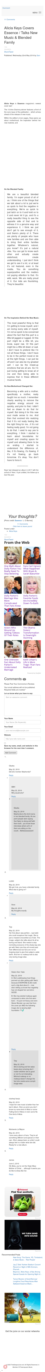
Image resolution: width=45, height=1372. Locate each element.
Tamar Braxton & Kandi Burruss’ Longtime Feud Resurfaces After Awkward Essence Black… (25, 1281)
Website (7, 735)
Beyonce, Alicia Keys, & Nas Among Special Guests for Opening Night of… (27, 1273)
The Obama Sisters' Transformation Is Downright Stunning (31, 632)
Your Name (8, 718)
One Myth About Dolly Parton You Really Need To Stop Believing (12, 570)
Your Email (8, 726)
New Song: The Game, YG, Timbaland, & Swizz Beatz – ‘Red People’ (28, 1258)
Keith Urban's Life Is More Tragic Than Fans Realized (31, 663)
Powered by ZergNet (34, 673)
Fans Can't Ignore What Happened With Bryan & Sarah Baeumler (32, 570)
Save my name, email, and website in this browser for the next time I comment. (21, 746)
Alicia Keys (13, 531)
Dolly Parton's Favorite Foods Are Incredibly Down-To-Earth (30, 599)
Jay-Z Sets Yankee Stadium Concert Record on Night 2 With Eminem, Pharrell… (27, 1267)
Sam (38, 55)
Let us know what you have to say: (18, 693)
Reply (11, 775)
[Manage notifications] (5, 1367)
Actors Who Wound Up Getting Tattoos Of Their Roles (12, 631)
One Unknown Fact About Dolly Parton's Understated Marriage (12, 664)
